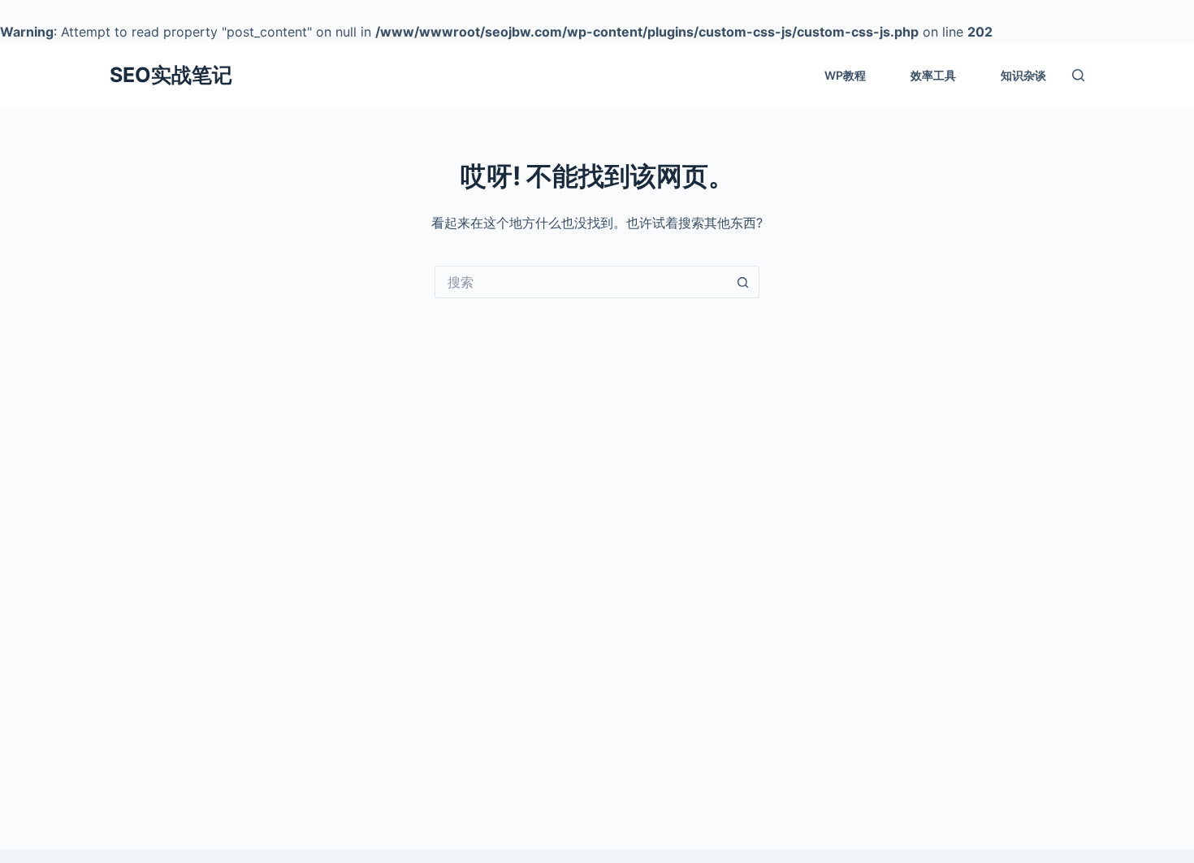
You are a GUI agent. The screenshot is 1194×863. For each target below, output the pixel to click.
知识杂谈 (1023, 75)
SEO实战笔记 (171, 75)
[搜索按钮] (743, 282)
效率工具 (933, 75)
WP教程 (845, 75)
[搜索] (1078, 75)
